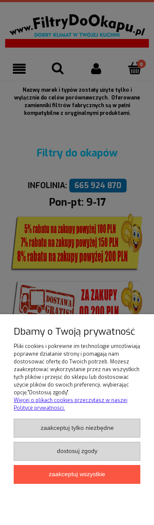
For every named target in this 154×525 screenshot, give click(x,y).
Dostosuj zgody (77, 451)
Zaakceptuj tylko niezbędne (77, 428)
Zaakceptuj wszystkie (77, 474)
